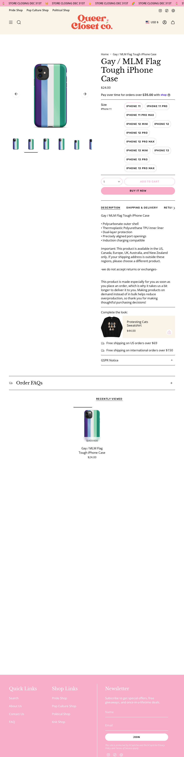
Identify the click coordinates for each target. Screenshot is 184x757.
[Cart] (173, 22)
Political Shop (61, 10)
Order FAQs (29, 383)
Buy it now (138, 190)
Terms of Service (124, 748)
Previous (16, 94)
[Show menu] (10, 22)
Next (84, 94)
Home (105, 54)
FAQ (12, 722)
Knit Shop (58, 722)
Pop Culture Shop (38, 10)
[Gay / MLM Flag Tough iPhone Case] (92, 425)
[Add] (169, 332)
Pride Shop (16, 10)
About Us (15, 706)
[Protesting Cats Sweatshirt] (112, 327)
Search (14, 698)
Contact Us (16, 714)
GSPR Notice (109, 360)
